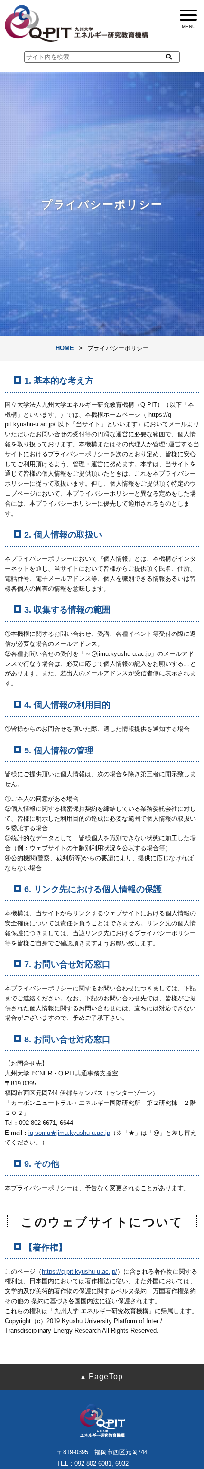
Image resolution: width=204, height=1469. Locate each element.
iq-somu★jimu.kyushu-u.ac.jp (69, 1132)
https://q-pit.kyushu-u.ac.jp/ (79, 1271)
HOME (65, 348)
